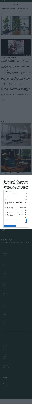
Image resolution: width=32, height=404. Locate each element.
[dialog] (16, 202)
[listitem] (16, 191)
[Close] (30, 177)
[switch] (26, 193)
